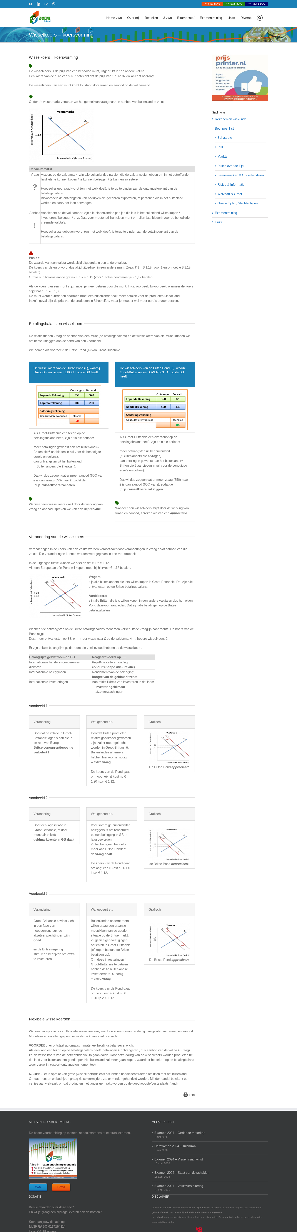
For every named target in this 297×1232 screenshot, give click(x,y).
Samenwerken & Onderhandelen (240, 175)
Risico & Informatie (230, 184)
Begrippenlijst (224, 128)
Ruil (220, 147)
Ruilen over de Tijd (230, 166)
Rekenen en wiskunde (230, 119)
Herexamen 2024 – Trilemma (175, 1146)
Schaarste (224, 137)
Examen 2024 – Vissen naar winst (178, 1159)
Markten (223, 156)
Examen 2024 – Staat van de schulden (181, 1172)
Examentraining (226, 213)
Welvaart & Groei (229, 194)
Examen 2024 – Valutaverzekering (178, 1186)
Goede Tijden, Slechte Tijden (237, 203)
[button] (260, 17)
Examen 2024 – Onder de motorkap (179, 1133)
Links (218, 222)
